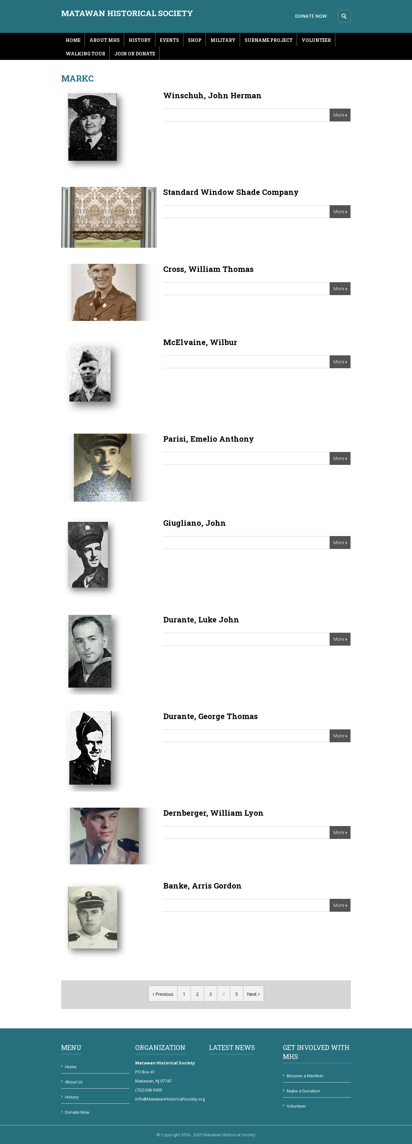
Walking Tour (85, 54)
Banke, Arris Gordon (202, 885)
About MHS (104, 40)
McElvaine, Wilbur (200, 342)
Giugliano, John (194, 523)
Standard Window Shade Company (231, 192)
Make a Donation (303, 1091)
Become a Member (305, 1076)
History (140, 40)
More (338, 115)
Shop (194, 40)
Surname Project (269, 40)
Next (252, 994)
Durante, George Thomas (210, 716)
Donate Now (311, 16)
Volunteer (316, 40)
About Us (74, 1082)
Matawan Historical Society (127, 13)
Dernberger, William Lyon (213, 813)
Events (169, 40)
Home (73, 40)
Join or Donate (134, 54)
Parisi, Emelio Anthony (208, 439)
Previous (163, 994)
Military (223, 40)
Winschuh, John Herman (212, 95)
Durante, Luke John (201, 619)
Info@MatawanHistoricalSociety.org (170, 1099)
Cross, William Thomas (208, 269)
